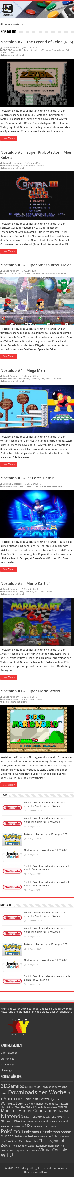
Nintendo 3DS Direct (56, 1117)
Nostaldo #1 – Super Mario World (30, 691)
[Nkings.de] (37, 9)
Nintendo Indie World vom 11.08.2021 (45, 850)
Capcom (30, 1087)
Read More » (9, 138)
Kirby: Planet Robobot (41, 1103)
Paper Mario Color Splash (43, 1126)
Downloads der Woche (37, 1092)
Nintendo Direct (11, 1121)
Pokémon (12, 1131)
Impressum (60, 1168)
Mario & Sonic (7, 1107)
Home (6, 24)
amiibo (17, 1086)
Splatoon (58, 1136)
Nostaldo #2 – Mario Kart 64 (25, 583)
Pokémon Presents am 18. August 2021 (46, 834)
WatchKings (7, 1064)
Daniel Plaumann (11, 47)
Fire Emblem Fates (32, 1099)
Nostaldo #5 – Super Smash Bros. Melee (36, 265)
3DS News (13, 50)
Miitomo (62, 1106)
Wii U (37, 591)
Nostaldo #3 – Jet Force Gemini (28, 478)
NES (42, 50)
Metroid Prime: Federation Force (41, 1107)
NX (28, 1125)
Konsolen (35, 50)
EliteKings (6, 1070)
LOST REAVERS (61, 1104)
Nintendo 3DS (33, 1117)
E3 (68, 1093)
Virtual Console (53, 1150)
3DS (5, 50)
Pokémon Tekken (25, 1136)
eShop (8, 1099)
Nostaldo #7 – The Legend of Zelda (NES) (36, 42)
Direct (4, 1093)
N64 (15, 486)
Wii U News (8, 52)
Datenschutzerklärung (37, 1172)
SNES (48, 1136)
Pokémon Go (34, 1132)
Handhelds (24, 50)
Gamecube (8, 273)
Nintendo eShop (30, 1121)
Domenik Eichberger (12, 163)
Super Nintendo (36, 165)
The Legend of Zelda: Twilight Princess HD (35, 1145)
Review (41, 1136)
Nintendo (12, 1116)
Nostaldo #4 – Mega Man (22, 370)
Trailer (27, 1150)
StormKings (7, 1058)
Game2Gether (9, 1052)
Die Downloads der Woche (52, 1086)
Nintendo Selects (48, 1121)
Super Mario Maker (22, 1141)
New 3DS (63, 1111)
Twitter (35, 1150)
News (48, 50)
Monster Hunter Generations (29, 1110)
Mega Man (20, 1107)
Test (36, 1141)
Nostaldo (56, 50)
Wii (63, 50)
